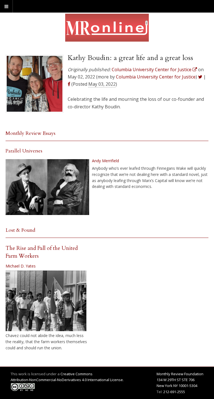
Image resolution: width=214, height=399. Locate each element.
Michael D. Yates (21, 266)
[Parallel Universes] (47, 187)
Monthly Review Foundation (180, 373)
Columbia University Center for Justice (156, 77)
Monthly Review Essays (30, 133)
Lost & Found (20, 230)
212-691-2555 (174, 391)
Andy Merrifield (105, 160)
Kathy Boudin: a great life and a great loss (130, 58)
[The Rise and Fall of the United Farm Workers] (46, 301)
